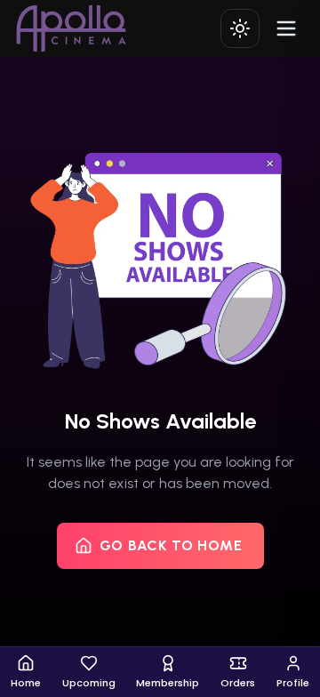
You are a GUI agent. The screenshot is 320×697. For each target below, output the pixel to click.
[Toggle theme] (240, 28)
